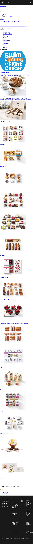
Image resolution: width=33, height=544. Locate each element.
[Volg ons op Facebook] (3, 501)
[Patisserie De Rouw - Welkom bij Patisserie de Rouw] (5, 2)
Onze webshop (14, 514)
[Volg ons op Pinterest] (3, 504)
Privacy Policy (23, 538)
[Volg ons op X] (8, 501)
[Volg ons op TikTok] (6, 501)
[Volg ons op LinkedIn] (4, 504)
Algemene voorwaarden (16, 538)
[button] (31, 2)
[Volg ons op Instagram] (4, 501)
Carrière (22, 508)
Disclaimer (27, 538)
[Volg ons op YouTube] (6, 504)
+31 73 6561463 (4, 507)
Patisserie (22, 503)
